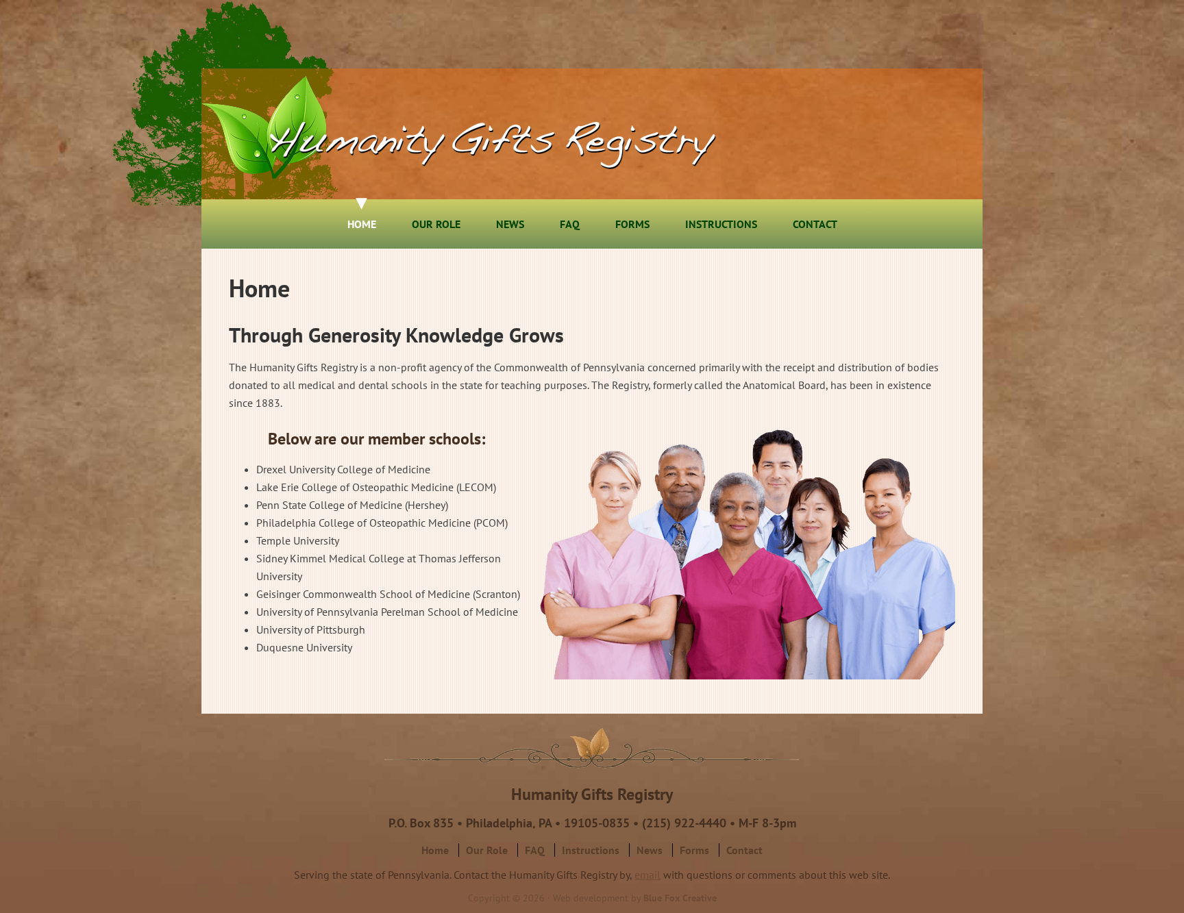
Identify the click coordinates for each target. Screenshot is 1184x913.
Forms (694, 850)
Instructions (590, 850)
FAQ (535, 850)
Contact (744, 850)
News (650, 850)
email (647, 874)
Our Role (487, 850)
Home (435, 850)
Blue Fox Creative (680, 898)
